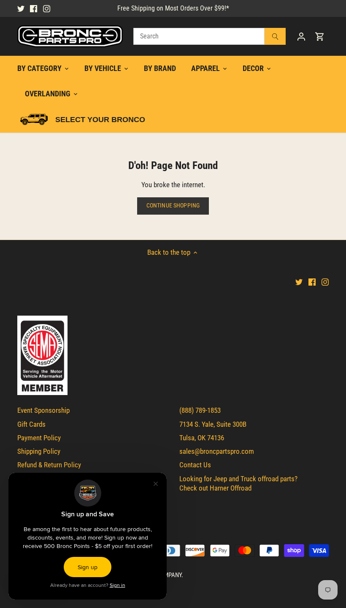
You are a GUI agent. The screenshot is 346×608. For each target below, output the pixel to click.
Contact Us (195, 465)
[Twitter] (20, 8)
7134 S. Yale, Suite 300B (212, 424)
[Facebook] (33, 8)
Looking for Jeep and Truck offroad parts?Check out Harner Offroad (238, 483)
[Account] (301, 36)
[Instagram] (46, 8)
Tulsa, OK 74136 (201, 438)
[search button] (275, 36)
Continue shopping (173, 205)
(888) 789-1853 (200, 410)
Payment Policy (39, 438)
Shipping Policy (38, 451)
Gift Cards (31, 424)
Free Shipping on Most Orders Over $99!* (173, 8)
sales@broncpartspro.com (216, 451)
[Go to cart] (320, 36)
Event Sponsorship (43, 410)
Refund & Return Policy (49, 465)
